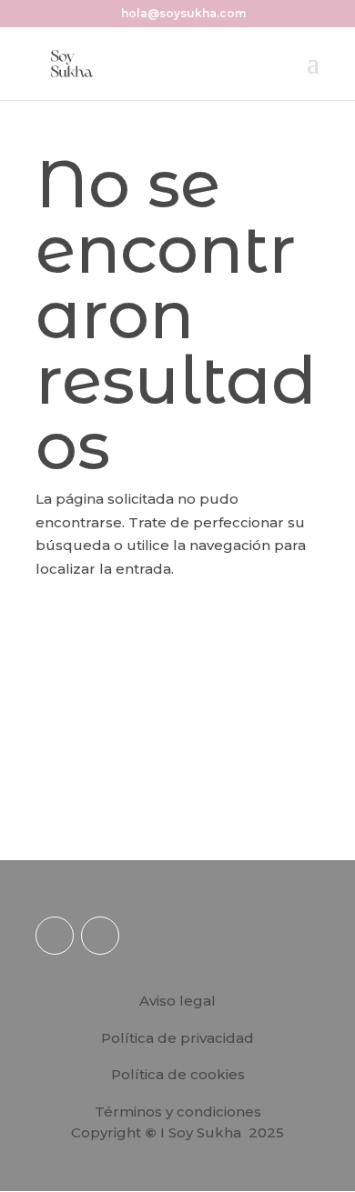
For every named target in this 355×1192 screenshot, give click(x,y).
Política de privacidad (177, 1038)
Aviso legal (177, 1000)
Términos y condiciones (178, 1111)
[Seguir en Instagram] (55, 936)
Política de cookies (178, 1074)
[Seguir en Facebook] (100, 936)
